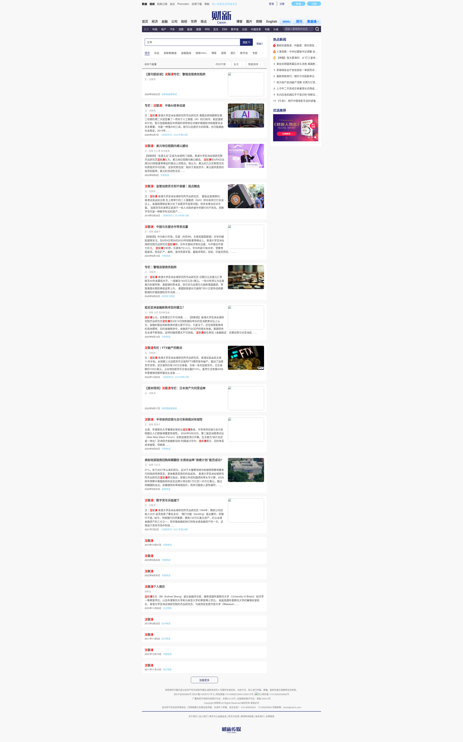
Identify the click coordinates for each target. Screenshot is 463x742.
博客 (239, 21)
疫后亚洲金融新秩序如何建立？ (165, 307)
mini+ (287, 21)
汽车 (172, 29)
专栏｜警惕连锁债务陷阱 (161, 267)
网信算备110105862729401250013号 (235, 694)
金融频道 (166, 489)
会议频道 (167, 608)
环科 (207, 29)
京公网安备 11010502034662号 (273, 694)
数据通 (312, 21)
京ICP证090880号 (183, 694)
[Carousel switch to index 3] (315, 137)
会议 (172, 4)
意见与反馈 (233, 716)
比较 (244, 29)
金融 (165, 21)
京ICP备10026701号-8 (203, 694)
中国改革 (256, 29)
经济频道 (166, 623)
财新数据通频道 (169, 94)
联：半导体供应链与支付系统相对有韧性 (174, 419)
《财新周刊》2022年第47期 (175, 377)
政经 (184, 21)
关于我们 (193, 716)
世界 (194, 21)
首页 (145, 21)
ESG (224, 29)
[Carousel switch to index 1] (309, 137)
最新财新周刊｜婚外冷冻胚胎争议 (296, 76)
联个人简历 (155, 587)
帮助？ (260, 43)
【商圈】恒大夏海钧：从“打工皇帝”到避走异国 (303, 57)
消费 (181, 29)
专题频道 (164, 175)
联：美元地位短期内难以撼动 (166, 146)
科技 (155, 29)
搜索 (245, 42)
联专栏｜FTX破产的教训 (163, 348)
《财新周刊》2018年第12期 (175, 215)
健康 (198, 29)
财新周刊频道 (168, 296)
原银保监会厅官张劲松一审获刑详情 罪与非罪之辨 (305, 70)
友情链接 (270, 716)
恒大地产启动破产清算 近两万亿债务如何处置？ (303, 82)
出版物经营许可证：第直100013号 (254, 698)
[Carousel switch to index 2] (312, 137)
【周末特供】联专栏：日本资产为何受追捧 (175, 388)
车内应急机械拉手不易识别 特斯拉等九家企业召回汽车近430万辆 (313, 94)
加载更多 (204, 680)
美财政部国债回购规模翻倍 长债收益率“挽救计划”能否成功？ (184, 460)
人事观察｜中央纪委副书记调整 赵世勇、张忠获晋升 (306, 51)
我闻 (152, 4)
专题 (267, 29)
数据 (144, 4)
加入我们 (203, 716)
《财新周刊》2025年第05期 (174, 134)
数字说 (235, 29)
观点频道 (167, 669)
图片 (249, 21)
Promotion (183, 4)
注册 (281, 3)
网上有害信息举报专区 (224, 4)
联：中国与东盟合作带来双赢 (166, 227)
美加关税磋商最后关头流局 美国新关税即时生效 (303, 63)
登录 (271, 3)
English (271, 21)
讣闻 (275, 29)
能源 (190, 29)
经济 (155, 21)
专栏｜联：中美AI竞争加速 (165, 105)
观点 (204, 21)
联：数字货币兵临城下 (162, 500)
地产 (163, 29)
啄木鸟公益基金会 (218, 716)
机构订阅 (162, 4)
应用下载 (197, 4)
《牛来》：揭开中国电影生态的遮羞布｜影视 (301, 100)
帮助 (206, 4)
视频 (259, 21)
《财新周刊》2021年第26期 (174, 529)
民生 (215, 29)
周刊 (299, 21)
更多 (146, 29)
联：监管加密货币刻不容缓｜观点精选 (172, 186)
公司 (174, 21)
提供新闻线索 (247, 716)
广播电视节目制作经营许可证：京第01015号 (213, 698)
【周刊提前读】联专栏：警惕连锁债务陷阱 (175, 74)
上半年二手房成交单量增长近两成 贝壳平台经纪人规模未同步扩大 (314, 88)
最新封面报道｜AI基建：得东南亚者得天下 (300, 45)
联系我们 (259, 716)
